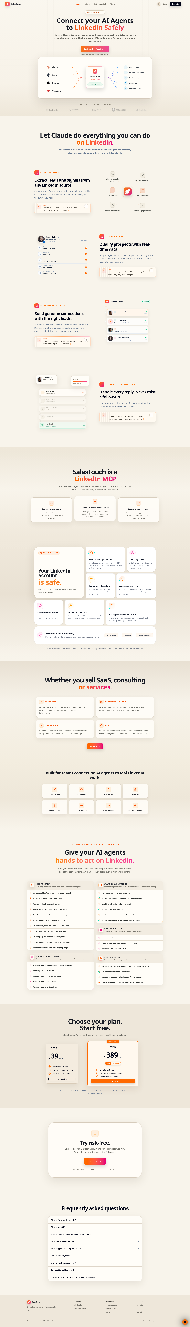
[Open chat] (185, 1322)
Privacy (151, 1321)
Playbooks (78, 1305)
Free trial (175, 4)
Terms (145, 1321)
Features (87, 4)
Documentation (111, 1305)
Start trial (93, 746)
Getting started (100, 4)
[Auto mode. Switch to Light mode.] (158, 4)
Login (165, 4)
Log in (107, 1312)
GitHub (139, 1312)
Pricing (112, 4)
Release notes (110, 1309)
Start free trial (62, 1079)
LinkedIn (140, 1305)
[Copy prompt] (86, 206)
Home (77, 4)
